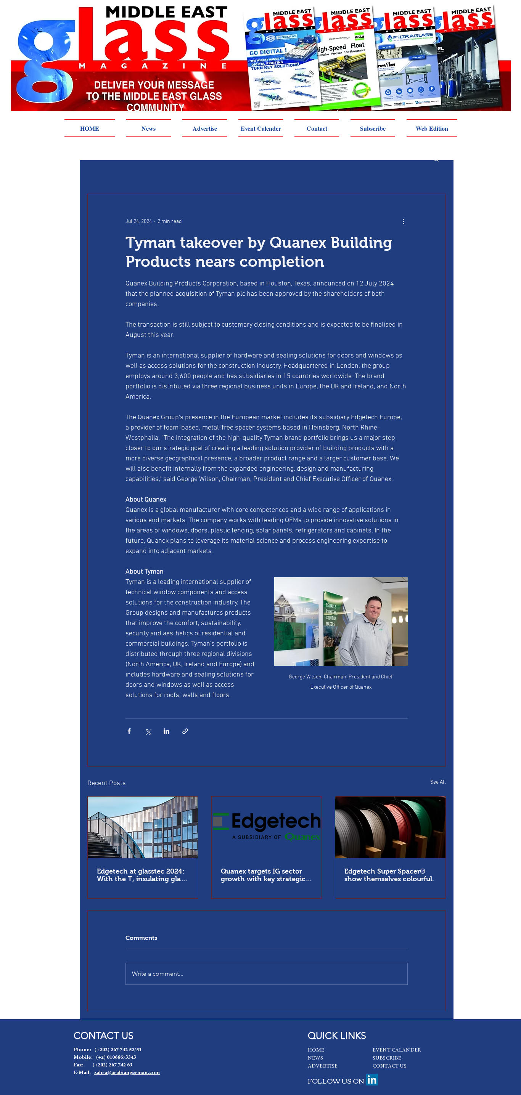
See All (438, 782)
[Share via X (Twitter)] (147, 731)
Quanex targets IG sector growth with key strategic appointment (263, 875)
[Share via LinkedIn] (166, 731)
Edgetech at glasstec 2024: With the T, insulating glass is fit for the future (142, 875)
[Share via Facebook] (129, 731)
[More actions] (403, 221)
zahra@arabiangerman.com (127, 1073)
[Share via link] (185, 731)
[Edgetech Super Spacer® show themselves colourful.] (390, 827)
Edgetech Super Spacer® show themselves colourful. (389, 875)
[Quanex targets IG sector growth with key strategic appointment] (267, 827)
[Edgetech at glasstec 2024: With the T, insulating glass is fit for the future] (143, 827)
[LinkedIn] (372, 1079)
